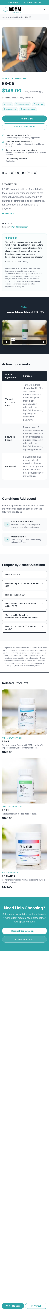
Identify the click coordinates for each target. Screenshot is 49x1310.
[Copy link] (35, 173)
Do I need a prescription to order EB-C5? (22, 584)
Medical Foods (16, 17)
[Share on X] (12, 173)
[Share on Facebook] (17, 173)
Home (4, 17)
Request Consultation (24, 126)
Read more (7, 213)
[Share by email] (29, 173)
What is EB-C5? (12, 575)
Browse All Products (24, 939)
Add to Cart (27, 118)
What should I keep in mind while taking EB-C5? (20, 604)
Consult (37, 1306)
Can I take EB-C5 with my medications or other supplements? (21, 616)
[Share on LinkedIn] (23, 173)
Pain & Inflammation (19, 227)
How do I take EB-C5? (15, 595)
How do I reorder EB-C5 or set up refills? (20, 627)
